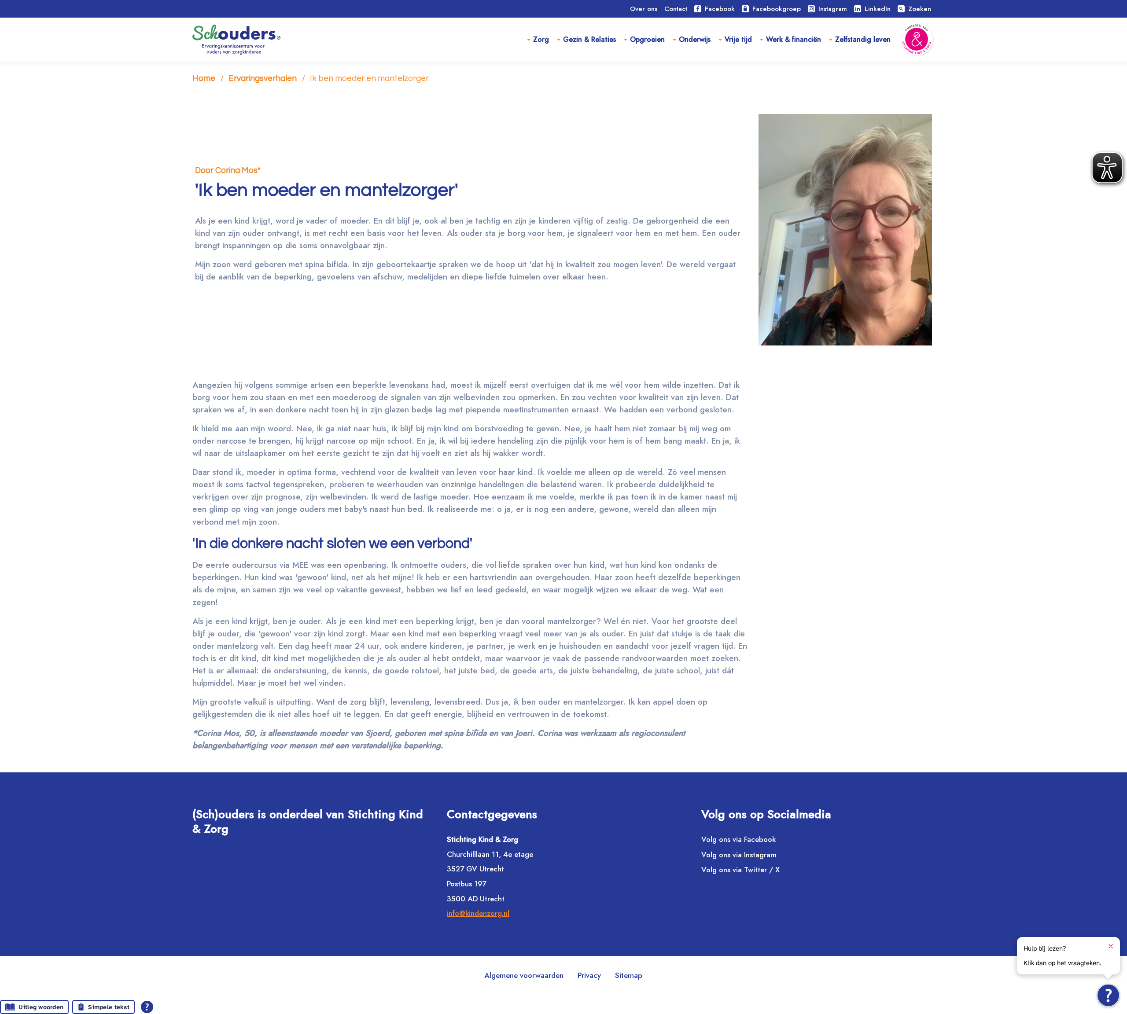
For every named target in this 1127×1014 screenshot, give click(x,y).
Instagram (832, 9)
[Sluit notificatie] (1110, 946)
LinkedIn (878, 9)
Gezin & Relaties (589, 39)
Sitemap (628, 975)
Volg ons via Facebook (738, 839)
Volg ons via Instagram (739, 854)
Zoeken (915, 9)
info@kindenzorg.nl (478, 913)
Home (203, 78)
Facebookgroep (776, 9)
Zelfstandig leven (863, 39)
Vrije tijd (738, 39)
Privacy (589, 975)
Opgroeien (647, 39)
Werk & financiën (793, 39)
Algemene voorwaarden (524, 975)
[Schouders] (236, 40)
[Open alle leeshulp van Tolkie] (147, 1007)
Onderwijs (695, 39)
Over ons (643, 9)
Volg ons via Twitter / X (740, 869)
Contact (675, 9)
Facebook (720, 9)
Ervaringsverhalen (262, 78)
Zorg (541, 39)
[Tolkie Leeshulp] (1108, 995)
